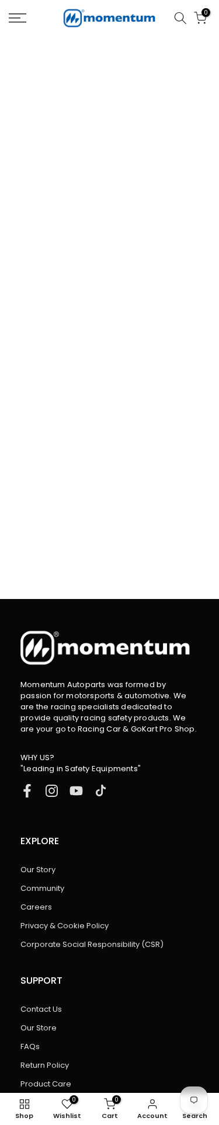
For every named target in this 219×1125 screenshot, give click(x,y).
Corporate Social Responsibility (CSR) (92, 944)
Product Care (45, 1083)
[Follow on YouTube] (76, 791)
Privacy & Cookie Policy (64, 925)
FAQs (30, 1046)
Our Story (37, 869)
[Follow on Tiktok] (101, 791)
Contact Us (41, 1009)
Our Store (38, 1027)
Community (42, 888)
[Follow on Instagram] (52, 791)
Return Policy (44, 1065)
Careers (36, 906)
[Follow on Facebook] (27, 791)
